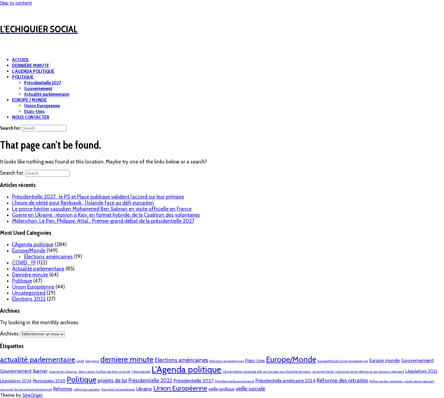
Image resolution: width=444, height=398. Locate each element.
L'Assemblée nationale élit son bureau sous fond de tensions (267, 372)
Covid (80, 361)
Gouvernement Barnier (24, 371)
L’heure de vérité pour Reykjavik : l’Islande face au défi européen (83, 203)
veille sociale (250, 388)
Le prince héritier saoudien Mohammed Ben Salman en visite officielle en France (101, 209)
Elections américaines (48, 257)
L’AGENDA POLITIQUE (33, 71)
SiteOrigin (32, 395)
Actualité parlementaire (46, 94)
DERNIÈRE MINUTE (30, 65)
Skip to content (16, 3)
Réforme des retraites (342, 380)
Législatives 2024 (15, 380)
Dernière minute (30, 275)
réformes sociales (87, 389)
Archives (9, 334)
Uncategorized (28, 293)
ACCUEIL (20, 60)
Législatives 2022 (421, 371)
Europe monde (384, 360)
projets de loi (112, 380)
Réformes (62, 389)
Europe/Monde (28, 251)
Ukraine (144, 389)
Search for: (10, 128)
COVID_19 (24, 263)
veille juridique (221, 389)
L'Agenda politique (32, 244)
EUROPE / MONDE (29, 100)
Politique (22, 281)
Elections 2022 (29, 299)
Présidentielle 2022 (150, 380)
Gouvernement (38, 88)
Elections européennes (226, 361)
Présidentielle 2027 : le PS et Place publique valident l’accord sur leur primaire (98, 197)
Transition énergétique (118, 389)
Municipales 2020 (49, 380)
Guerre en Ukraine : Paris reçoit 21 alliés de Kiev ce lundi (89, 372)
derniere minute (126, 359)
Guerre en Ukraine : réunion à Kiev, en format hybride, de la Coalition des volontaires (106, 215)
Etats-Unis (34, 111)
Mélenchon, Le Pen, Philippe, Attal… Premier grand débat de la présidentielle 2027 (103, 221)
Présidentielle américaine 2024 (285, 380)
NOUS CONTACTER (30, 117)
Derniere (92, 361)
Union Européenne (42, 105)
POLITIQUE (23, 77)
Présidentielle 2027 (42, 83)
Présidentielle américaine (234, 381)
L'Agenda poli (141, 372)
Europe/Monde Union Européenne (342, 361)
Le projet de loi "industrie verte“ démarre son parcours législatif (358, 372)
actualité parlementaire (37, 359)
